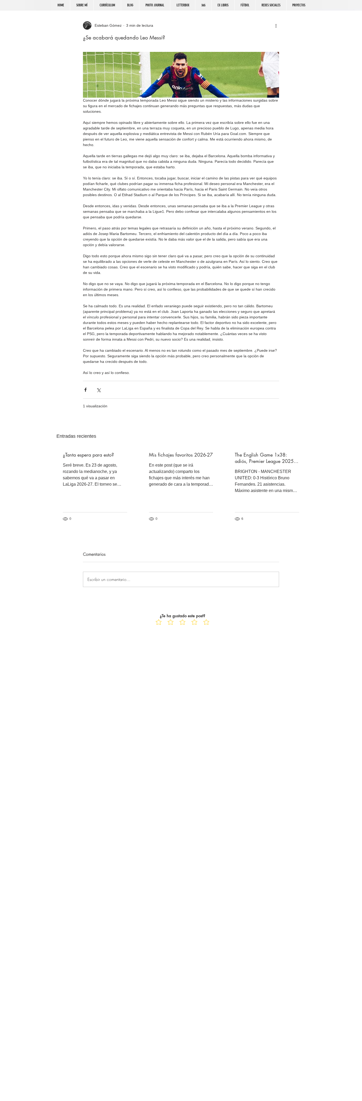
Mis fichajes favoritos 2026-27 (181, 455)
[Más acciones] (276, 25)
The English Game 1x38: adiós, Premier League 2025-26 (265, 458)
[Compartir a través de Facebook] (85, 389)
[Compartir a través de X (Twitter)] (98, 389)
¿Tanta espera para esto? (88, 455)
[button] (270, 5)
